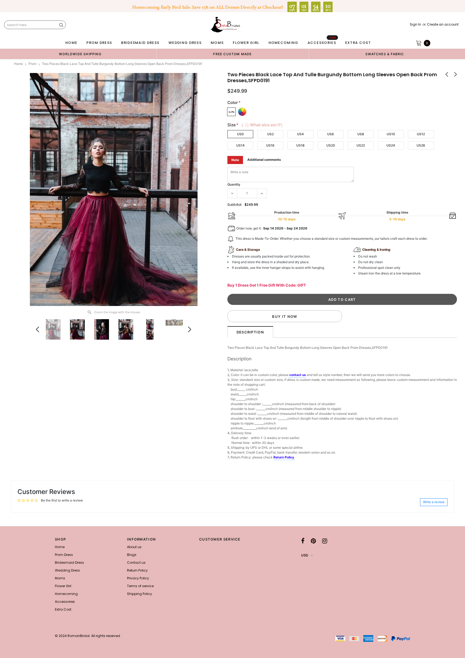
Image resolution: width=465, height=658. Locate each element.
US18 (300, 145)
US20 (330, 145)
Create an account (443, 24)
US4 (300, 134)
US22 (361, 145)
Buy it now (284, 316)
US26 (421, 145)
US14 (240, 145)
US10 (391, 134)
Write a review (434, 502)
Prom (32, 64)
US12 (421, 134)
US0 (240, 134)
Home (18, 64)
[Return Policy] (294, 457)
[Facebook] (303, 541)
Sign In (415, 24)
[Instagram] (324, 541)
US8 (360, 134)
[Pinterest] (313, 541)
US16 (270, 145)
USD (304, 555)
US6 (330, 134)
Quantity (233, 184)
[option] (80, 54)
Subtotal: (234, 204)
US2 (270, 134)
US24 (390, 145)
